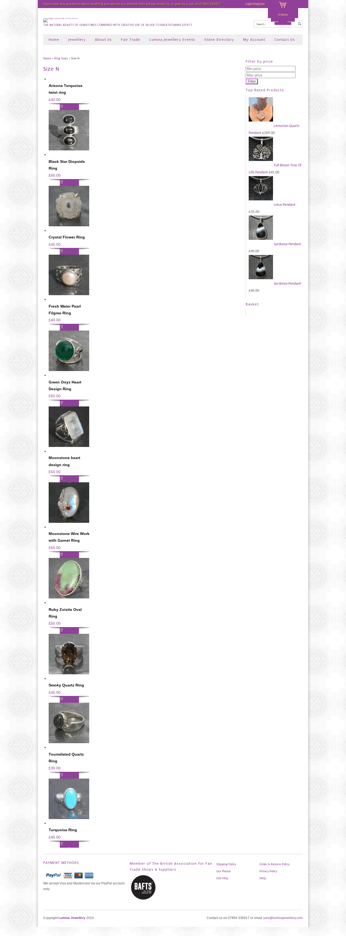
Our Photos (223, 871)
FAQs (263, 878)
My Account (254, 40)
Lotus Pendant (284, 205)
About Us (103, 40)
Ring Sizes (61, 58)
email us (163, 4)
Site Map (222, 878)
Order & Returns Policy (275, 864)
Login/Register (255, 4)
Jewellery (77, 40)
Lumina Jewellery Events (172, 40)
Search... (262, 24)
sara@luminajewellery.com (283, 918)
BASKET (56, 106)
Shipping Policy (226, 864)
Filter (252, 81)
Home (54, 40)
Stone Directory (219, 40)
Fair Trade (130, 40)
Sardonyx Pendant (287, 244)
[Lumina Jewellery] (60, 18)
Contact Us (284, 40)
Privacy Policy (268, 871)
